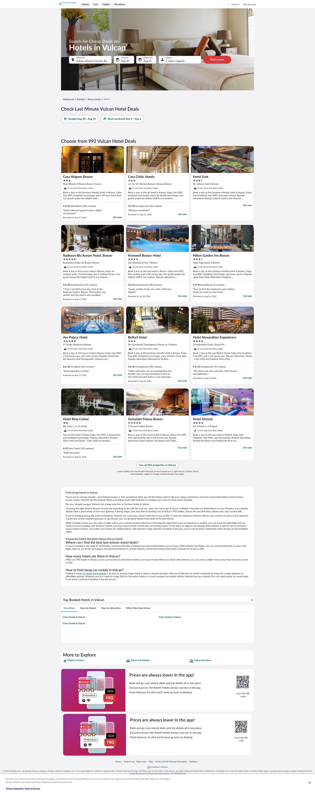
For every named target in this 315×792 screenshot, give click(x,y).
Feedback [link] (193, 761)
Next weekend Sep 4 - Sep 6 (124, 119)
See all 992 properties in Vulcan (157, 465)
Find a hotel (217, 59)
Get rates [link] (117, 217)
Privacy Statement (15, 789)
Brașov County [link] (94, 99)
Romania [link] (81, 99)
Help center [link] (141, 761)
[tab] (69, 608)
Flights (106, 4)
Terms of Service (32, 789)
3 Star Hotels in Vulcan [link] (73, 623)
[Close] (309, 782)
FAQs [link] (150, 761)
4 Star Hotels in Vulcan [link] (169, 617)
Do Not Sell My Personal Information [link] (171, 761)
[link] (94, 661)
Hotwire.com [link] (68, 99)
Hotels (85, 4)
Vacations (119, 4)
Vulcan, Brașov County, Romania (94, 61)
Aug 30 (125, 61)
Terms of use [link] (129, 761)
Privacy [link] (119, 761)
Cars (95, 4)
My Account (249, 4)
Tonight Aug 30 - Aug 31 (82, 119)
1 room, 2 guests (175, 61)
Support (235, 4)
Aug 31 (147, 61)
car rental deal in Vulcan (94, 573)
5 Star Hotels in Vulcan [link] (73, 617)
